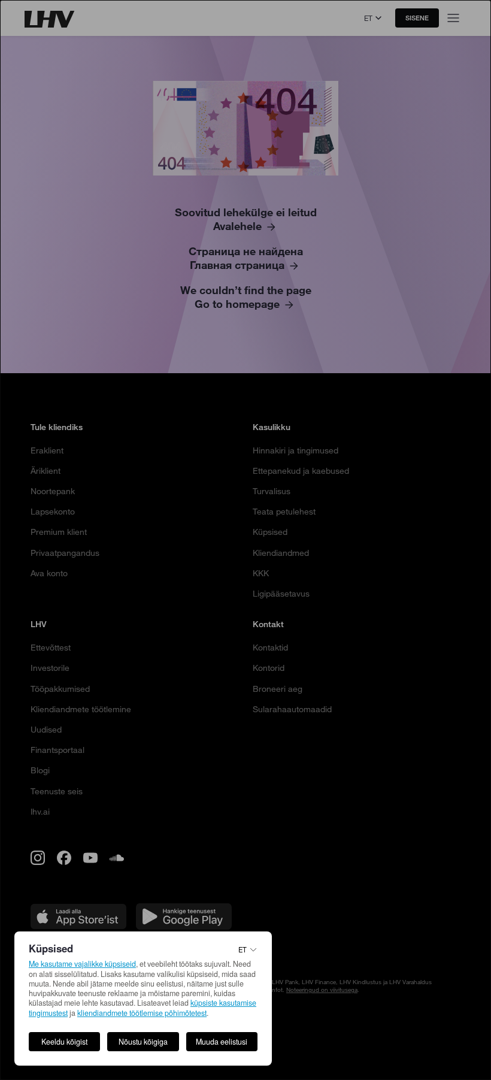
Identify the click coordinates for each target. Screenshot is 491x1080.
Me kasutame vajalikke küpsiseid (82, 963)
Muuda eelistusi (221, 1041)
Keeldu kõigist (64, 1041)
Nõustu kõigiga (143, 1041)
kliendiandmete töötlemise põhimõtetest (142, 1013)
